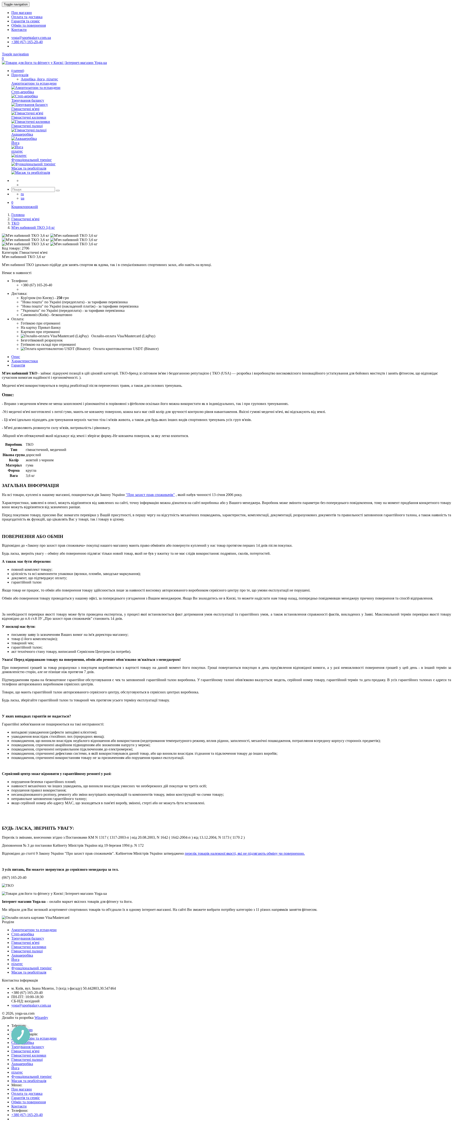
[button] (54, 336)
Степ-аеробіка (22, 934)
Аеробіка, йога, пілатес (39, 79)
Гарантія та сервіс (25, 21)
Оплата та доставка (26, 17)
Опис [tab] (15, 357)
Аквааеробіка (22, 955)
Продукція (19, 75)
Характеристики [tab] (24, 361)
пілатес (17, 964)
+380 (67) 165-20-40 (27, 42)
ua (22, 198)
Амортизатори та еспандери (34, 930)
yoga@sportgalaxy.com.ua (31, 38)
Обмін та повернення (28, 25)
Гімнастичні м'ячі (25, 943)
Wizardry (41, 1018)
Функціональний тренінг (31, 968)
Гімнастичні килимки (28, 947)
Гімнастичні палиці (27, 951)
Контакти (19, 30)
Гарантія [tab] (18, 365)
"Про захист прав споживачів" (150, 495)
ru (22, 194)
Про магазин (21, 13)
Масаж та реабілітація (28, 972)
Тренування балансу (27, 938)
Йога (15, 960)
